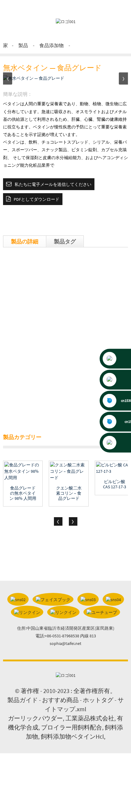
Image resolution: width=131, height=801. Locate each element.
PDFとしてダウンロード (36, 199)
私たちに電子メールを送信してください (53, 184)
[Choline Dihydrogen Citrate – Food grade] (68, 471)
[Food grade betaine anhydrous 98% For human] (22, 471)
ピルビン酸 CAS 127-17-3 (114, 484)
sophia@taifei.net (65, 643)
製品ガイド (22, 700)
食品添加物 (51, 45)
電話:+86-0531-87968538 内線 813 (65, 636)
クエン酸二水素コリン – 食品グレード (69, 493)
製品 (23, 45)
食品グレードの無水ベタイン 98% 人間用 (22, 493)
